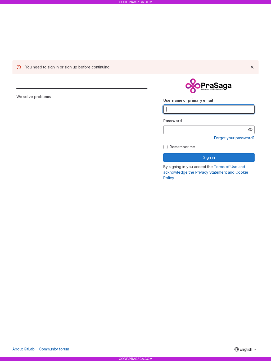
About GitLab (23, 349)
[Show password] (250, 130)
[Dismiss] (252, 67)
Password (172, 120)
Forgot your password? (234, 138)
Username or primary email (188, 100)
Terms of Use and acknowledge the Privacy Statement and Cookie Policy (205, 172)
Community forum (54, 349)
